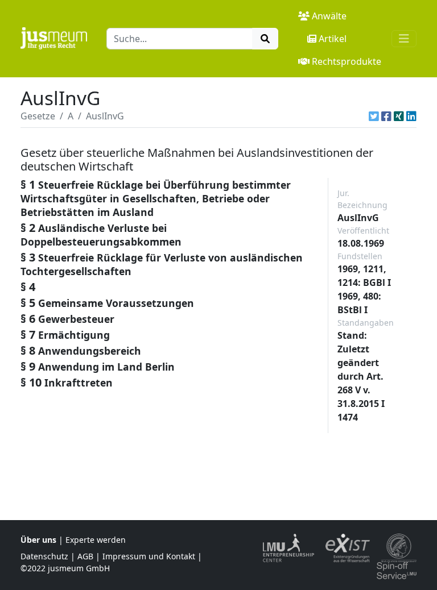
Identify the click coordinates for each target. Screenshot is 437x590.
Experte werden (95, 539)
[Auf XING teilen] (399, 116)
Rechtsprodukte (346, 61)
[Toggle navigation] (404, 38)
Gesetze (37, 116)
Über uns (38, 539)
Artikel (333, 38)
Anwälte (329, 16)
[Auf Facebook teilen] (386, 116)
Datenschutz (44, 556)
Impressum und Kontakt (148, 556)
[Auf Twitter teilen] (374, 116)
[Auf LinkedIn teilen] (411, 116)
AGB (85, 556)
